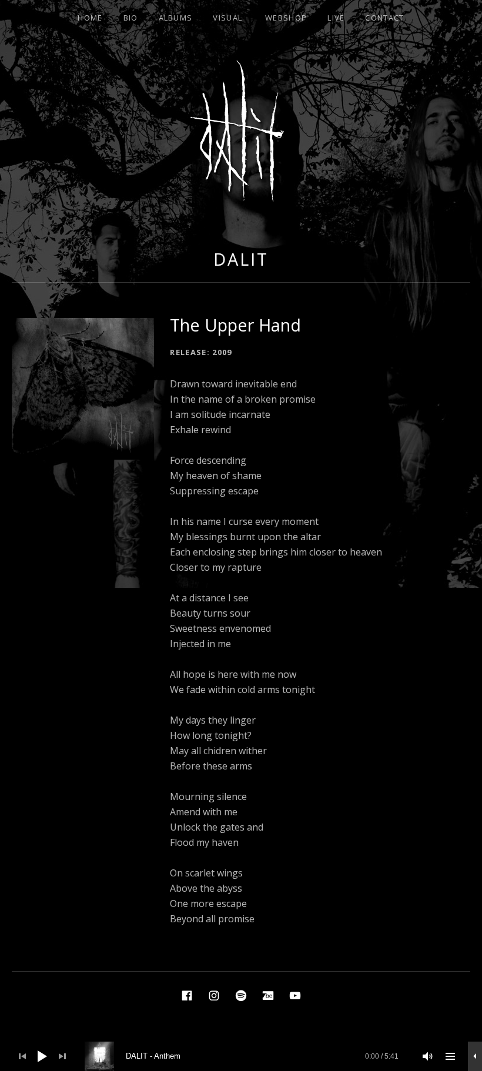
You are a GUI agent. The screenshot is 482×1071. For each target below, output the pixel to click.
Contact (384, 17)
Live (335, 17)
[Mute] (428, 1056)
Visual (227, 17)
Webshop (286, 17)
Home (90, 17)
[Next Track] (62, 1056)
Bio (130, 17)
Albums (176, 17)
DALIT (241, 258)
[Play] (42, 1056)
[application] (241, 1056)
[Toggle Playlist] (450, 1056)
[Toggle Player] (475, 1056)
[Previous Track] (22, 1056)
